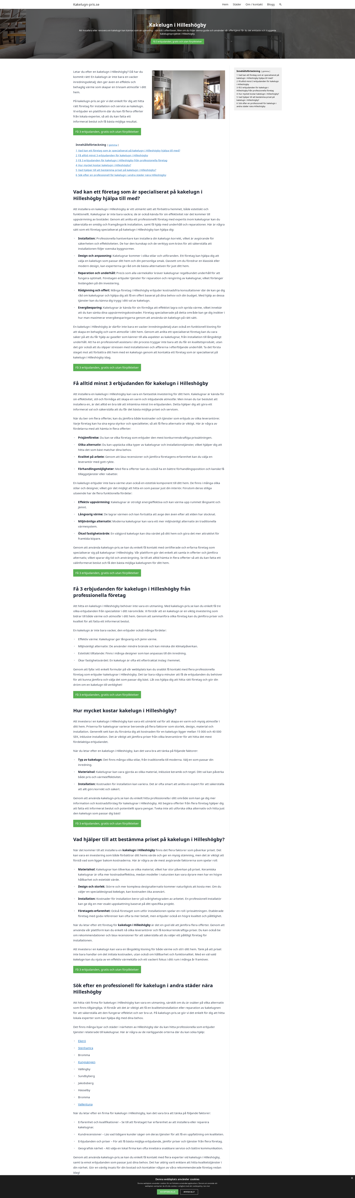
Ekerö (82, 1041)
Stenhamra (85, 1048)
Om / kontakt (254, 4)
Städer (237, 4)
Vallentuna (85, 1104)
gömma (113, 144)
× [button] (352, 1178)
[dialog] (177, 1186)
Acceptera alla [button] (167, 1192)
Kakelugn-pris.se (86, 4)
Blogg (271, 4)
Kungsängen (86, 1062)
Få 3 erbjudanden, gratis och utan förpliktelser (177, 41)
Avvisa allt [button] (189, 1192)
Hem (225, 4)
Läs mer (206, 1186)
